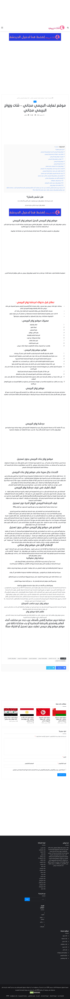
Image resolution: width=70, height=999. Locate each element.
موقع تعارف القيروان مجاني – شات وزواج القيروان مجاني (44, 719)
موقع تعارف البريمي (42, 658)
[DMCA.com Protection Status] (35, 993)
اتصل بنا (38, 996)
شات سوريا (42, 852)
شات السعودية (41, 858)
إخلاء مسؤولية (13, 996)
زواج (46, 98)
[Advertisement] (35, 12)
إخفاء (56, 146)
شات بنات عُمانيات (52, 658)
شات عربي (64, 941)
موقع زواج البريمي (33, 658)
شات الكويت (42, 870)
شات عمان (43, 872)
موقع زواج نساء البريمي (60, 660)
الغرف (42, 914)
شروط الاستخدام (45, 996)
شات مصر (43, 888)
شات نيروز (65, 935)
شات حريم (64, 947)
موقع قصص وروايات (62, 952)
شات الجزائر (42, 860)
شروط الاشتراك (53, 996)
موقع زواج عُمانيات (12, 658)
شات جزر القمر (42, 882)
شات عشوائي (64, 944)
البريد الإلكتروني (62, 763)
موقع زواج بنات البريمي (22, 658)
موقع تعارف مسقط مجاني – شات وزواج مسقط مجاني (60, 719)
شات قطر (43, 866)
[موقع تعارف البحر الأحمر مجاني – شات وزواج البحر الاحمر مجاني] (27, 712)
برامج (41, 922)
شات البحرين (42, 868)
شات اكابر (65, 949)
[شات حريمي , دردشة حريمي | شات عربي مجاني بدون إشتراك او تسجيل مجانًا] (56, 27)
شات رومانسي (63, 958)
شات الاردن (42, 847)
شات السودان (42, 878)
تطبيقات (42, 926)
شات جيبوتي (42, 884)
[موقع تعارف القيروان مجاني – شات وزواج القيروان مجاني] (43, 712)
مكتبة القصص (63, 955)
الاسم (64, 757)
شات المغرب (42, 862)
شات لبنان (43, 854)
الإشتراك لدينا (61, 996)
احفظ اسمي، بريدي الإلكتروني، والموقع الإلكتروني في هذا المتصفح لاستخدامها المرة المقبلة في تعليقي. (39, 769)
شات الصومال (42, 880)
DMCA (7, 996)
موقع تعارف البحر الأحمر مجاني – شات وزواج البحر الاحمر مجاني (27, 719)
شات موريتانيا (42, 886)
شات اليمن (42, 876)
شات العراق (42, 856)
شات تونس (42, 864)
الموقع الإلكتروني (29, 763)
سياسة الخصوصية (22, 996)
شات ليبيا (43, 874)
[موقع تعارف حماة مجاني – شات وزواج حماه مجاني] (11, 712)
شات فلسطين (42, 849)
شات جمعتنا (64, 938)
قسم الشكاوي (31, 996)
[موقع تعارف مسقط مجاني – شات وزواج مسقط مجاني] (59, 712)
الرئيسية (50, 98)
